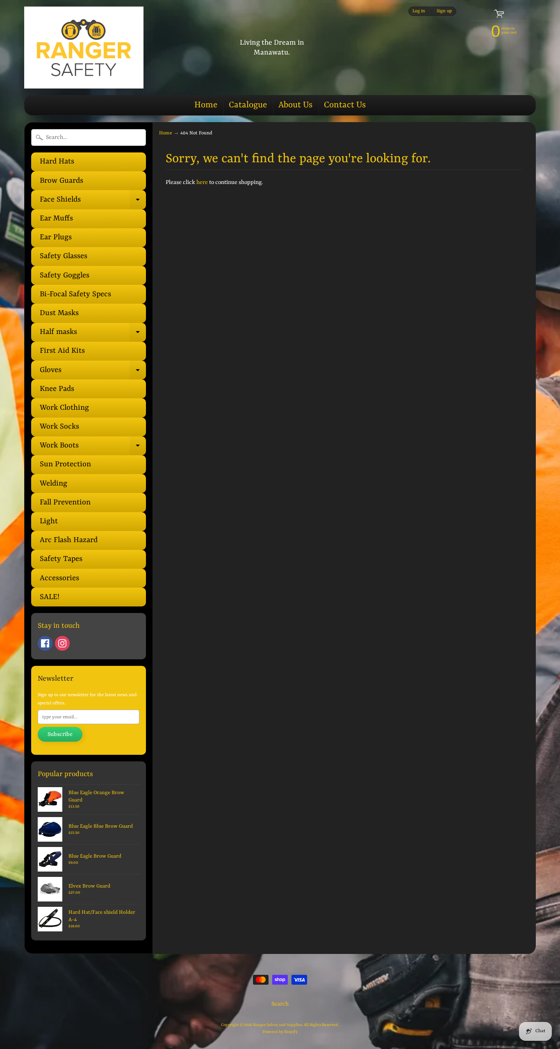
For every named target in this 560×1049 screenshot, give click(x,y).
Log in (418, 11)
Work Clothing (64, 408)
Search (280, 1004)
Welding (53, 483)
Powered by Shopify (280, 1032)
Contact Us (345, 105)
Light (49, 521)
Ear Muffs (56, 218)
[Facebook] (45, 643)
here (202, 182)
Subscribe (60, 734)
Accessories (59, 578)
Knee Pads (57, 389)
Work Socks (59, 426)
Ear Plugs (56, 237)
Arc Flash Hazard (69, 540)
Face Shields (93, 202)
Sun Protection (65, 464)
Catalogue (248, 105)
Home (205, 105)
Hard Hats (57, 161)
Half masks (93, 335)
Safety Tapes (61, 559)
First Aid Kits (62, 351)
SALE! (49, 597)
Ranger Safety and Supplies (277, 1025)
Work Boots (93, 448)
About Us (295, 105)
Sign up (444, 11)
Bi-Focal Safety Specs (75, 294)
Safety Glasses (63, 256)
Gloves (93, 372)
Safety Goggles (64, 275)
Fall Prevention (65, 502)
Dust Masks (59, 313)
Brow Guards (61, 181)
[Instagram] (62, 643)
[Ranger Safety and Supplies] (83, 48)
